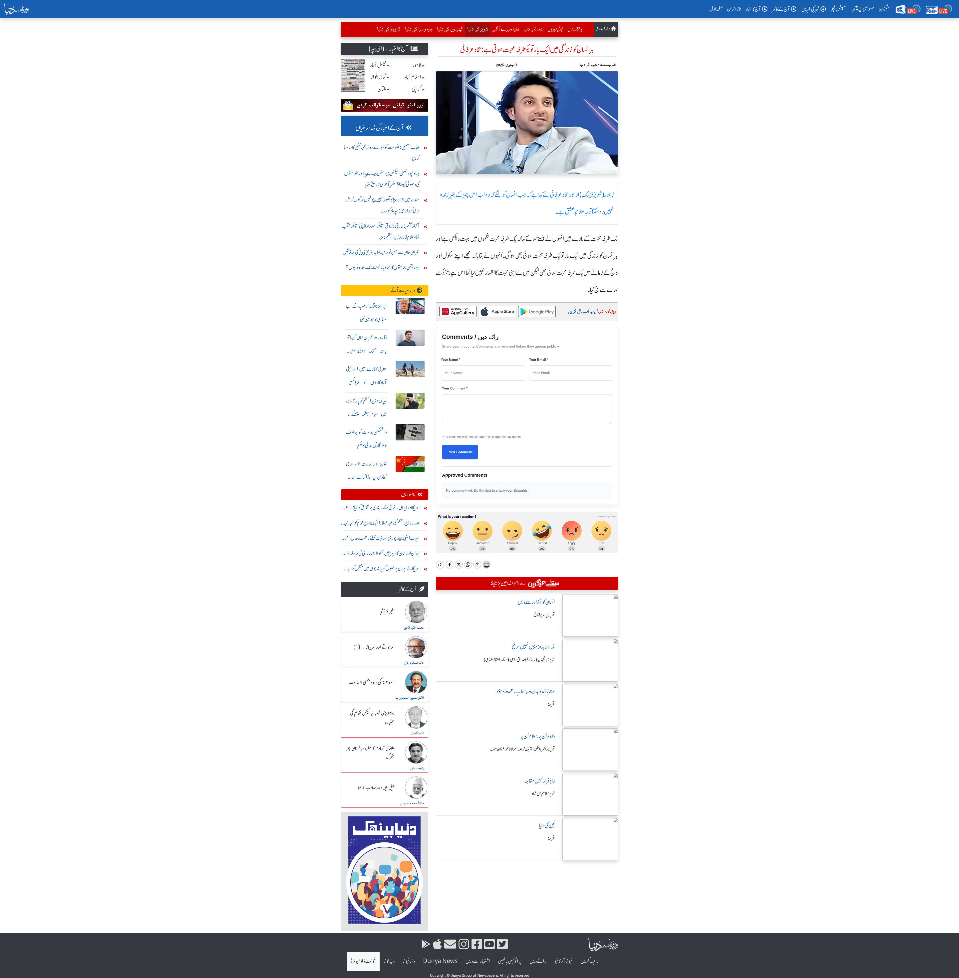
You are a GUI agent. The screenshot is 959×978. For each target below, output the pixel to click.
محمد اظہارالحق (414, 628)
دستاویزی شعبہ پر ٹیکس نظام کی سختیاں (372, 718)
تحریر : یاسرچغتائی (544, 615)
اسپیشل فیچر (839, 9)
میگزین (884, 9)
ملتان (381, 89)
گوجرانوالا (378, 77)
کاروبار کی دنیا (389, 29)
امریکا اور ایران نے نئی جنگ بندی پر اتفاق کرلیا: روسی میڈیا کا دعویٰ (382, 508)
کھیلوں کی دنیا (450, 29)
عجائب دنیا (533, 29)
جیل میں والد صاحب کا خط (376, 788)
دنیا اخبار (603, 29)
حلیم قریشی (387, 612)
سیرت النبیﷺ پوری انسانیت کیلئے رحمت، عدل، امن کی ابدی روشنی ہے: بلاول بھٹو (381, 539)
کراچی (416, 89)
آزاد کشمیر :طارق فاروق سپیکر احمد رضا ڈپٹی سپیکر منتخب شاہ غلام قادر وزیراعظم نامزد (381, 231)
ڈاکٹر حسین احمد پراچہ (409, 698)
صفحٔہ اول (717, 8)
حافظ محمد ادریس (412, 803)
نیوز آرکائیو (563, 961)
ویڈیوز (389, 961)
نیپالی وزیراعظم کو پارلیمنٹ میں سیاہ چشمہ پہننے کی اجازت (366, 414)
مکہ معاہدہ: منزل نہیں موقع (533, 646)
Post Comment (460, 452)
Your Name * (450, 360)
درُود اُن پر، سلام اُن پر (537, 736)
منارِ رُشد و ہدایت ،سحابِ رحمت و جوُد (525, 691)
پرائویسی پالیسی (509, 961)
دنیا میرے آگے (505, 29)
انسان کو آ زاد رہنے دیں (536, 602)
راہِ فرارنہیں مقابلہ (539, 781)
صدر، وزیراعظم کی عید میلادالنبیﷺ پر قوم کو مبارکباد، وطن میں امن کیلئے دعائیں (381, 524)
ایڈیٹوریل (555, 29)
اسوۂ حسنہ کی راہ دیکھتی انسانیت (372, 682)
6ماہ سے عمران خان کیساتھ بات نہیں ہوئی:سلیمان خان (366, 351)
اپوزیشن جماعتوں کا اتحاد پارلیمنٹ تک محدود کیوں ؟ (382, 267)
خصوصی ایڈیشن (863, 9)
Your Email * (538, 360)
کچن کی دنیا (547, 825)
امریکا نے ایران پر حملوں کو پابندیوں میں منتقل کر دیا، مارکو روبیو (383, 569)
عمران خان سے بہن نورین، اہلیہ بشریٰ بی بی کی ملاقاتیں (381, 252)
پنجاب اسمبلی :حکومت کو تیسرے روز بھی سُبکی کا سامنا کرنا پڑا (382, 152)
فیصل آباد (378, 65)
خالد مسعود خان (414, 663)
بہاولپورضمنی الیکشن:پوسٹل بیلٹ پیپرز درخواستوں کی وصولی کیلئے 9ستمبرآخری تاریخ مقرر (382, 179)
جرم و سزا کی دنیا (419, 29)
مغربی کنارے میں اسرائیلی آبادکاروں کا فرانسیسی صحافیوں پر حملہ (366, 382)
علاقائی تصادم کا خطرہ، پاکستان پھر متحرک (370, 753)
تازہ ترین (734, 9)
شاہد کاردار (417, 733)
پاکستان (574, 29)
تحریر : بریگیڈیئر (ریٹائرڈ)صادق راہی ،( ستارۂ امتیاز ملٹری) (519, 659)
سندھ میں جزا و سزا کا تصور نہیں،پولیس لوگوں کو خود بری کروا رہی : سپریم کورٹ (382, 205)
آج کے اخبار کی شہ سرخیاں (380, 128)
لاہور (416, 65)
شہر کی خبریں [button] (810, 9)
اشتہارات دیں (478, 961)
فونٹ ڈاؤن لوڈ (363, 961)
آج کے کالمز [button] (781, 9)
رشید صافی (417, 768)
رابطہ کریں (589, 961)
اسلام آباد (412, 77)
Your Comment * (455, 388)
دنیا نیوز (409, 961)
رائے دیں (537, 961)
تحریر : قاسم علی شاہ (543, 793)
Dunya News (440, 961)
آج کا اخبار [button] (753, 9)
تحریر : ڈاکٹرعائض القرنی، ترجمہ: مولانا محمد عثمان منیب (522, 749)
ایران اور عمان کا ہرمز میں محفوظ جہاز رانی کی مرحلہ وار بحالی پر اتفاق (382, 554)
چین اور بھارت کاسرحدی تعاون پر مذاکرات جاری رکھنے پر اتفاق (366, 477)
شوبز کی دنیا (476, 29)
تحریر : (551, 704)
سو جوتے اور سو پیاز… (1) (374, 647)
